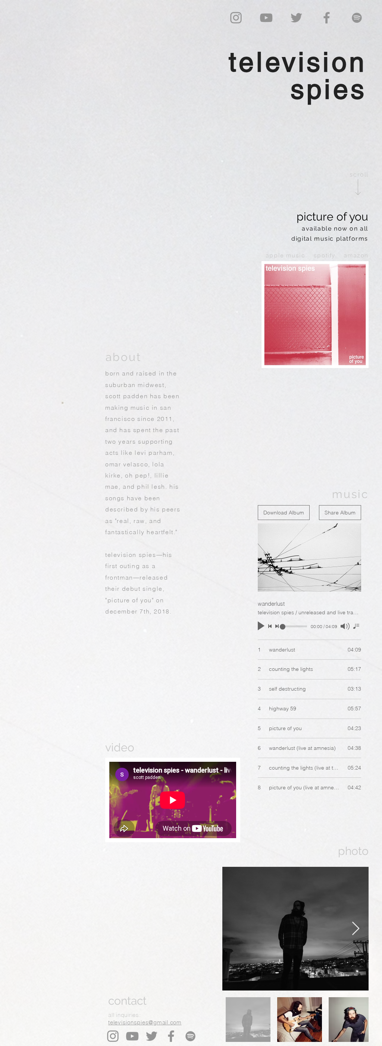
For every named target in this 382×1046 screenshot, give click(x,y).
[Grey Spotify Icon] (356, 17)
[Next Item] (355, 929)
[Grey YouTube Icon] (266, 17)
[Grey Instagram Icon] (236, 17)
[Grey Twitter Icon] (296, 17)
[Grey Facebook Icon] (326, 17)
